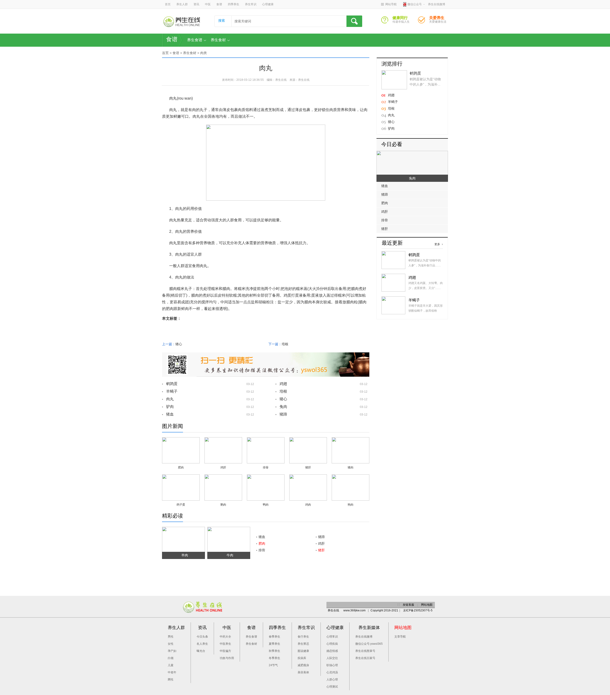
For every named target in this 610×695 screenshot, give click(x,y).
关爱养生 (423, 21)
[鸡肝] (223, 440)
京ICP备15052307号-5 (417, 610)
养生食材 (218, 40)
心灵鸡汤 (332, 672)
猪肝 (308, 467)
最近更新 (392, 243)
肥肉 (181, 467)
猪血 (170, 414)
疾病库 (302, 658)
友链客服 (408, 604)
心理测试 (332, 686)
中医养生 (225, 643)
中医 (208, 4)
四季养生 (233, 4)
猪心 (178, 344)
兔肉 (283, 407)
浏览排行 (391, 64)
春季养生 (274, 636)
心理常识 (332, 636)
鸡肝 (223, 467)
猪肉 (350, 467)
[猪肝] (308, 440)
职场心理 (332, 665)
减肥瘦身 (303, 665)
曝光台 (201, 651)
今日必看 (391, 144)
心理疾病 (332, 643)
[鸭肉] (266, 477)
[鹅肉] (223, 477)
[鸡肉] (308, 477)
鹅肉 (223, 504)
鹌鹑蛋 (172, 384)
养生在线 (281, 79)
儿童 (170, 665)
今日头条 (202, 636)
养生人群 (182, 4)
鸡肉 (308, 504)
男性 (170, 636)
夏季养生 (274, 643)
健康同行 (386, 21)
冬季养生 (274, 658)
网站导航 (391, 4)
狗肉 (350, 504)
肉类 (203, 53)
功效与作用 (227, 658)
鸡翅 (283, 384)
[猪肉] (350, 440)
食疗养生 (303, 636)
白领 (170, 658)
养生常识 (250, 4)
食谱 (219, 4)
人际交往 (332, 658)
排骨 (266, 467)
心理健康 (268, 4)
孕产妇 (172, 651)
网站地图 (426, 604)
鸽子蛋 (181, 504)
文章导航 (400, 636)
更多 (437, 244)
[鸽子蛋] (181, 477)
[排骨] (266, 440)
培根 (285, 344)
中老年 (172, 672)
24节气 (273, 665)
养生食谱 (194, 40)
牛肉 (230, 555)
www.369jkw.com (354, 610)
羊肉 (184, 555)
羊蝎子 (172, 391)
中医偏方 (225, 651)
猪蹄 (283, 414)
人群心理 (332, 679)
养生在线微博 (363, 636)
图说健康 (303, 651)
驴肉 (170, 407)
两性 (170, 679)
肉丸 (170, 399)
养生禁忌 (303, 643)
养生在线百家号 (365, 658)
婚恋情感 (332, 651)
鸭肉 (266, 504)
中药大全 (225, 636)
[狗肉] (350, 477)
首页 (168, 4)
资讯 (196, 4)
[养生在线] (181, 21)
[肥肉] (181, 440)
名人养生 (202, 643)
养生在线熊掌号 (365, 651)
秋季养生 (274, 651)
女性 (170, 643)
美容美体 (303, 672)
